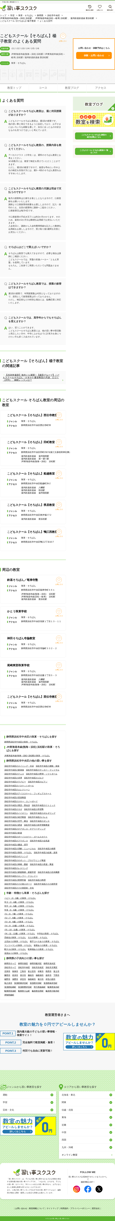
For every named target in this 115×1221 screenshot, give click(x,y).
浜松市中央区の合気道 (40, 841)
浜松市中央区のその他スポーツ (18, 884)
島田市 (48, 971)
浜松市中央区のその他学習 (45, 884)
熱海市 (15, 971)
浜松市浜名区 (38, 967)
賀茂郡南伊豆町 (50, 983)
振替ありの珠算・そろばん (45, 945)
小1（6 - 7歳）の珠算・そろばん (18, 914)
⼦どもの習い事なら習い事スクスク (58, 1218)
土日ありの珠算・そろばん (16, 941)
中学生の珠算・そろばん (48, 933)
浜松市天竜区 (51, 967)
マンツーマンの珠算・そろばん (18, 945)
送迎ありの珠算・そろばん (16, 953)
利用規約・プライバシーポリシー (75, 1208)
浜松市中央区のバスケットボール (19, 786)
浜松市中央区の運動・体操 (47, 766)
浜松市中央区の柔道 (13, 825)
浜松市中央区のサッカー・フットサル (42, 770)
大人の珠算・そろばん (38, 937)
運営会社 (96, 1208)
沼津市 (7, 971)
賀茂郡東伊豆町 (21, 983)
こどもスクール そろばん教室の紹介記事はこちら (93, 136)
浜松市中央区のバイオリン (16, 813)
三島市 (23, 971)
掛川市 (23, 975)
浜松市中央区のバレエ (38, 817)
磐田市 (7, 975)
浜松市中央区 (24, 967)
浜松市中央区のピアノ (38, 782)
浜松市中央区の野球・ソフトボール (41, 774)
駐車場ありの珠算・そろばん (40, 949)
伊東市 (41, 971)
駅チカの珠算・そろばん (15, 949)
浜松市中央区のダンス (40, 821)
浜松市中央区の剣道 (13, 833)
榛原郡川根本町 (52, 991)
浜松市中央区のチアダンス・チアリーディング (25, 829)
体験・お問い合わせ (94, 55)
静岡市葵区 (23, 963)
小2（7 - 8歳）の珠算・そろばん (18, 918)
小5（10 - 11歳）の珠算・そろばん (19, 929)
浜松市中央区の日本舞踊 (48, 872)
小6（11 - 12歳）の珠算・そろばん (19, 933)
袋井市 (48, 975)
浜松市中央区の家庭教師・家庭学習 (20, 872)
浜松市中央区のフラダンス (16, 841)
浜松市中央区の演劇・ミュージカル (20, 848)
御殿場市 (40, 975)
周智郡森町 (9, 995)
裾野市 (7, 979)
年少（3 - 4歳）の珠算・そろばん (19, 902)
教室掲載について (37, 1208)
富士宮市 (32, 971)
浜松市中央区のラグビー (15, 782)
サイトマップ (52, 1208)
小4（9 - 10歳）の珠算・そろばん (19, 926)
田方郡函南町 (40, 987)
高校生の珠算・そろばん (15, 937)
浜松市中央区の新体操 (14, 770)
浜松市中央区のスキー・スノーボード (21, 801)
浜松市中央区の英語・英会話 (17, 805)
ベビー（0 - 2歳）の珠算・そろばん (20, 898)
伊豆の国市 (50, 979)
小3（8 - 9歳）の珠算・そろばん (18, 922)
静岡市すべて (10, 963)
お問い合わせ (21, 1208)
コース (43, 87)
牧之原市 (8, 983)
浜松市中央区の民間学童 (15, 880)
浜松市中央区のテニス (14, 774)
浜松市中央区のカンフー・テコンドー (21, 876)
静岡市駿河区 (36, 963)
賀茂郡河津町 (36, 983)
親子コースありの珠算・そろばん (44, 941)
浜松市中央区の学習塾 (34, 809)
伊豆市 (23, 979)
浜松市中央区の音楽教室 (15, 797)
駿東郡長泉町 (10, 991)
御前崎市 (32, 979)
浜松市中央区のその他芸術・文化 (19, 888)
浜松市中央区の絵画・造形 (45, 852)
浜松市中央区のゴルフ (34, 778)
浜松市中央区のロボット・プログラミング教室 (25, 860)
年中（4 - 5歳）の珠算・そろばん (19, 906)
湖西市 (15, 979)
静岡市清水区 (49, 963)
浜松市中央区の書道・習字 (16, 845)
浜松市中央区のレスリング (16, 868)
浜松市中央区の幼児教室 (15, 817)
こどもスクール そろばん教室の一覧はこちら (94, 151)
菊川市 (41, 979)
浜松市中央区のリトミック (43, 805)
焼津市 (15, 975)
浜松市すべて (10, 967)
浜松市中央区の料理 (37, 880)
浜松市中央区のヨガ (13, 809)
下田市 (56, 975)
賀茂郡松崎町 (10, 987)
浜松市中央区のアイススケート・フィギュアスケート (27, 793)
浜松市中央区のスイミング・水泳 (19, 766)
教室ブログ (72, 87)
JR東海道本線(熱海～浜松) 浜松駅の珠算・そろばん (27, 756)
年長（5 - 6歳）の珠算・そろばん (19, 910)
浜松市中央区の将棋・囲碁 (16, 864)
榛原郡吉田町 (38, 991)
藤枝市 (31, 975)
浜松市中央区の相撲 (46, 848)
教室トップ (14, 87)
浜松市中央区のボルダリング (42, 813)
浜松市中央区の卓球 (13, 778)
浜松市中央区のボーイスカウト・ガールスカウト (26, 837)
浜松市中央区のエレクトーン (17, 789)
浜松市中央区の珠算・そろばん (18, 852)
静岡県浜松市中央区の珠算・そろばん (21, 742)
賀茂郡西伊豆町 (25, 987)
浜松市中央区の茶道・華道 (41, 864)
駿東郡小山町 (24, 991)
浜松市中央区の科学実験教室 (37, 825)
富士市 (56, 971)
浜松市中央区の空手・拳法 (16, 821)
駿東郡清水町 (53, 987)
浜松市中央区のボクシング (16, 856)
